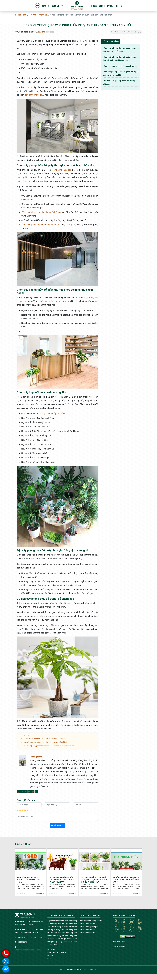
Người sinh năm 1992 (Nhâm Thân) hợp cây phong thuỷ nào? (126, 879)
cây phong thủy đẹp (61, 170)
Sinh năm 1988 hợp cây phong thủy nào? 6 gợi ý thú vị (28, 879)
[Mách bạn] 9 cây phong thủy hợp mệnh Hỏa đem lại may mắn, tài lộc (49, 746)
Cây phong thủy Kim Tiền (53, 413)
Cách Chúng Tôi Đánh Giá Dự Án (59, 952)
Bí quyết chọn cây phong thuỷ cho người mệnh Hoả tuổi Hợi (45, 742)
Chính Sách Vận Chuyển (89, 927)
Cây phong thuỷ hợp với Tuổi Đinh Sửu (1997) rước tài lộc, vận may (61, 879)
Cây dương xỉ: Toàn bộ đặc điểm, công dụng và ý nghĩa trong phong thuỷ (94, 879)
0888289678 (22, 942)
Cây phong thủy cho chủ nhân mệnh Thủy (41, 212)
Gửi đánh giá (58, 825)
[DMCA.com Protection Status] (127, 937)
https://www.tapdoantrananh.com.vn (28, 950)
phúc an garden (119, 946)
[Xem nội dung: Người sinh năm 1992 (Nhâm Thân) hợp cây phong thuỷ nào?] (126, 861)
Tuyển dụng (92, 6)
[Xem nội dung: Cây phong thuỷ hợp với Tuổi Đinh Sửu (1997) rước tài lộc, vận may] (62, 861)
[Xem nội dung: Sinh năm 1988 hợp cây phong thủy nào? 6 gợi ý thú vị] (30, 861)
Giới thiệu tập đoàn (106, 6)
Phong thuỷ (44, 15)
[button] (76, 901)
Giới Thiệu (51, 949)
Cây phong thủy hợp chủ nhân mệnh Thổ (41, 224)
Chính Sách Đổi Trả (87, 930)
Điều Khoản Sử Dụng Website (91, 921)
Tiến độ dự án (53, 6)
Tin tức (63, 6)
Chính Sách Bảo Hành (88, 933)
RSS (49, 958)
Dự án (44, 6)
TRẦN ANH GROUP (72, 970)
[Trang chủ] (37, 5)
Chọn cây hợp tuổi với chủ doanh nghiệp (120, 66)
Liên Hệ (50, 955)
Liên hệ (119, 6)
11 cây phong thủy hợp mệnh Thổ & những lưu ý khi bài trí (44, 738)
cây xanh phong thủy (34, 95)
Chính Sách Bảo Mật (88, 924)
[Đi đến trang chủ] (77, 5)
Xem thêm (38, 894)
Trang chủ (21, 15)
